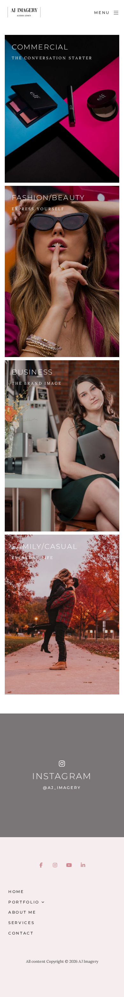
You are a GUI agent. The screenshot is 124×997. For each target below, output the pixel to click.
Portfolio (23, 902)
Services (21, 922)
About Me (22, 912)
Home (16, 891)
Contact (20, 933)
